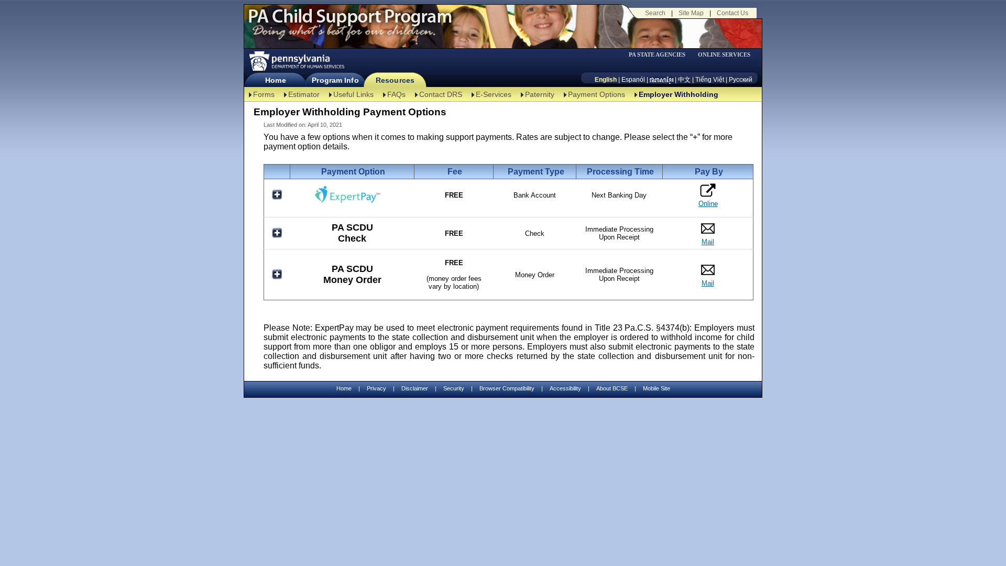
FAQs (396, 94)
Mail (708, 242)
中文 (684, 79)
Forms (264, 94)
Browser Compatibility (506, 388)
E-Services (493, 94)
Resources (395, 80)
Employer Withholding (678, 94)
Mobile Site (656, 388)
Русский (740, 79)
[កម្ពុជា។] (661, 79)
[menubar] (660, 55)
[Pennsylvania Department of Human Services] (296, 61)
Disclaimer (414, 388)
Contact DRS (440, 94)
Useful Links (353, 94)
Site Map (691, 13)
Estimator (304, 94)
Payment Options (596, 94)
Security (453, 388)
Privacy (376, 388)
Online (708, 204)
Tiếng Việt (709, 79)
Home (275, 80)
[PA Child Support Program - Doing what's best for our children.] (350, 22)
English (606, 79)
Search (655, 13)
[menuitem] (660, 55)
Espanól (633, 79)
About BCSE (612, 388)
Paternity (539, 94)
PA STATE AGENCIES (657, 55)
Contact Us (732, 13)
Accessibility (565, 388)
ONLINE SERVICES (724, 55)
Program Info (335, 80)
